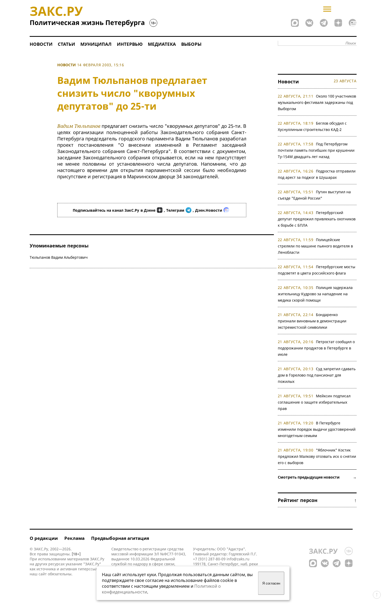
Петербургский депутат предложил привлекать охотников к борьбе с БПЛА (317, 219)
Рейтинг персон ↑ (317, 500)
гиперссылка (89, 568)
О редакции (44, 538)
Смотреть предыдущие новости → (317, 477)
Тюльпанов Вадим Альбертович (59, 257)
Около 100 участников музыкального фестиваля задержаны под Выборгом (317, 102)
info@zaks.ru (238, 558)
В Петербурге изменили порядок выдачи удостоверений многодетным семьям (317, 429)
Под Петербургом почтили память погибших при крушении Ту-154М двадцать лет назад (316, 150)
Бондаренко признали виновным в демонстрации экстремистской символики (312, 321)
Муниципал (96, 44)
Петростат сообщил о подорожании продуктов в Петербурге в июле (316, 348)
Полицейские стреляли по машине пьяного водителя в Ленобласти (315, 246)
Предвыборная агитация (120, 538)
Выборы (191, 44)
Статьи (66, 44)
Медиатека (162, 44)
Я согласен (271, 583)
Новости (41, 44)
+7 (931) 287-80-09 (209, 558)
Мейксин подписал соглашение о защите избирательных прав (314, 402)
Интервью (130, 44)
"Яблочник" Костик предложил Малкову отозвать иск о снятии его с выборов (317, 456)
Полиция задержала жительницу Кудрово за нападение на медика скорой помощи (315, 294)
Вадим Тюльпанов (78, 126)
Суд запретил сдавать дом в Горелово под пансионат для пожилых (317, 375)
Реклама (74, 538)
